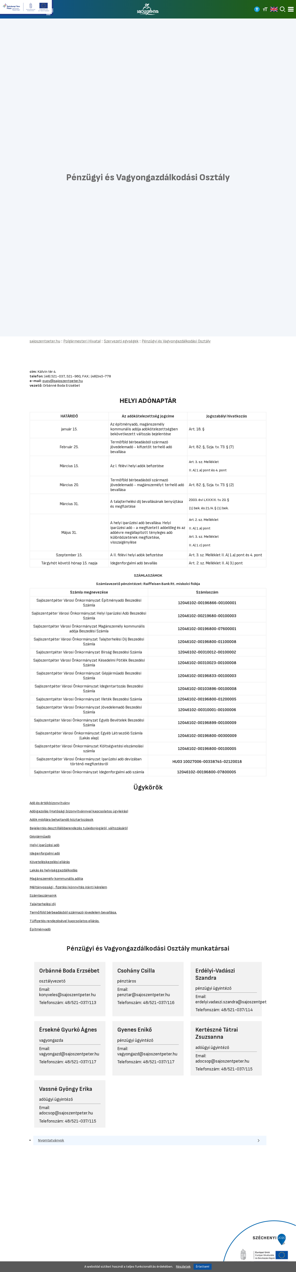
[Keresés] (282, 9)
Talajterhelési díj (43, 904)
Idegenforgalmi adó (45, 853)
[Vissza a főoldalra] (148, 9)
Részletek (183, 1267)
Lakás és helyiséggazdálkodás (53, 870)
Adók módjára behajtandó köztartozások (61, 819)
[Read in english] (274, 9)
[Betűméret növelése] (265, 9)
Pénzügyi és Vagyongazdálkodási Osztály (176, 341)
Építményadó (40, 929)
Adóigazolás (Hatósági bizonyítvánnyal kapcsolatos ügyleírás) (79, 811)
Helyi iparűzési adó (44, 845)
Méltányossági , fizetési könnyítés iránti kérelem (68, 887)
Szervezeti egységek (121, 341)
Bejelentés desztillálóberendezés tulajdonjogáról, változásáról (79, 828)
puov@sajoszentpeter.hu (62, 381)
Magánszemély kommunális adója (56, 878)
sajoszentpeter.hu (45, 341)
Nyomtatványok (51, 1140)
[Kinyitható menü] (291, 9)
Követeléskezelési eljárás (50, 862)
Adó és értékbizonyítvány (50, 803)
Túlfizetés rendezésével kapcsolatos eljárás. (64, 921)
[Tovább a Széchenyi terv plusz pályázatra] (26, 8)
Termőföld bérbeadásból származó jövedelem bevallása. (73, 912)
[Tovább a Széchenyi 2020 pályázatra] (258, 1245)
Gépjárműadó (40, 836)
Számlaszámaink (43, 895)
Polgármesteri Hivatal (82, 341)
